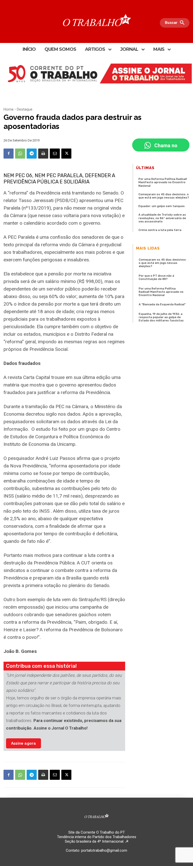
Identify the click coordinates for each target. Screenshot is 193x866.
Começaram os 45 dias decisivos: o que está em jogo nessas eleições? (163, 196)
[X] (66, 154)
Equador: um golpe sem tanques (161, 206)
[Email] (55, 154)
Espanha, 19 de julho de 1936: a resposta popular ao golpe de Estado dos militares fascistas (161, 317)
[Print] (43, 154)
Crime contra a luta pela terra (159, 230)
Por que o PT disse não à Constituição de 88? (156, 277)
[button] (176, 23)
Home (9, 109)
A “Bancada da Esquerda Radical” (162, 304)
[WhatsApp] (20, 154)
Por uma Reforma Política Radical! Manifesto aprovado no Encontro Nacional (162, 182)
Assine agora (23, 743)
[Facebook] (9, 154)
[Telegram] (32, 154)
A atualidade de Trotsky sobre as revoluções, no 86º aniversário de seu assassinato (162, 218)
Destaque (24, 109)
